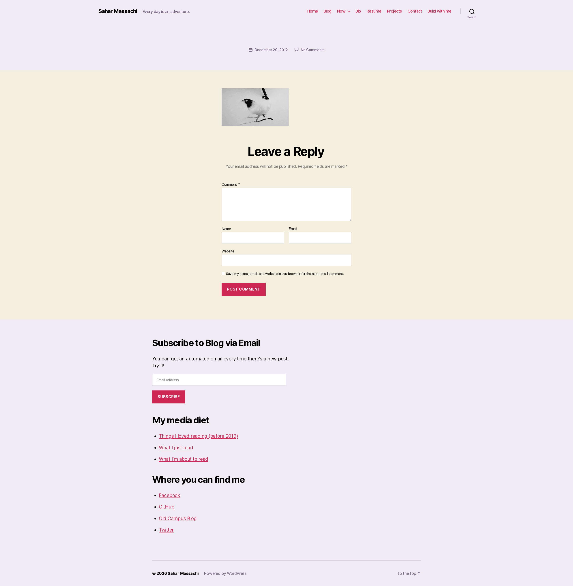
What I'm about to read (183, 459)
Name (226, 229)
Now (341, 11)
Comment (231, 185)
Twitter (166, 530)
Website (228, 251)
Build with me (439, 11)
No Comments (312, 49)
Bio (358, 11)
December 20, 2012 (271, 49)
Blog (327, 11)
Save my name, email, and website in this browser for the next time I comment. (285, 274)
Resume (374, 11)
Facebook (169, 495)
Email (293, 229)
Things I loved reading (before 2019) (198, 436)
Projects (394, 11)
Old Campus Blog (178, 518)
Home (312, 11)
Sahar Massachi (117, 11)
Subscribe (169, 396)
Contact (415, 11)
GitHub (166, 507)
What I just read (176, 447)
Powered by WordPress (225, 573)
